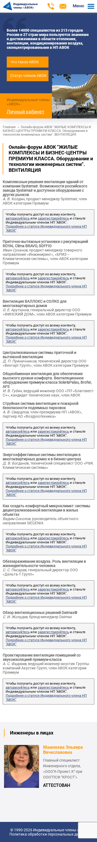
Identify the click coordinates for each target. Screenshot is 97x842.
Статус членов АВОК (28, 75)
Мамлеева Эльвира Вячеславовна (63, 750)
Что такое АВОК (24, 62)
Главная (9, 127)
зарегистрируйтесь (53, 218)
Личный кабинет (25, 111)
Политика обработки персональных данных (48, 834)
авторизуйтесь (18, 218)
